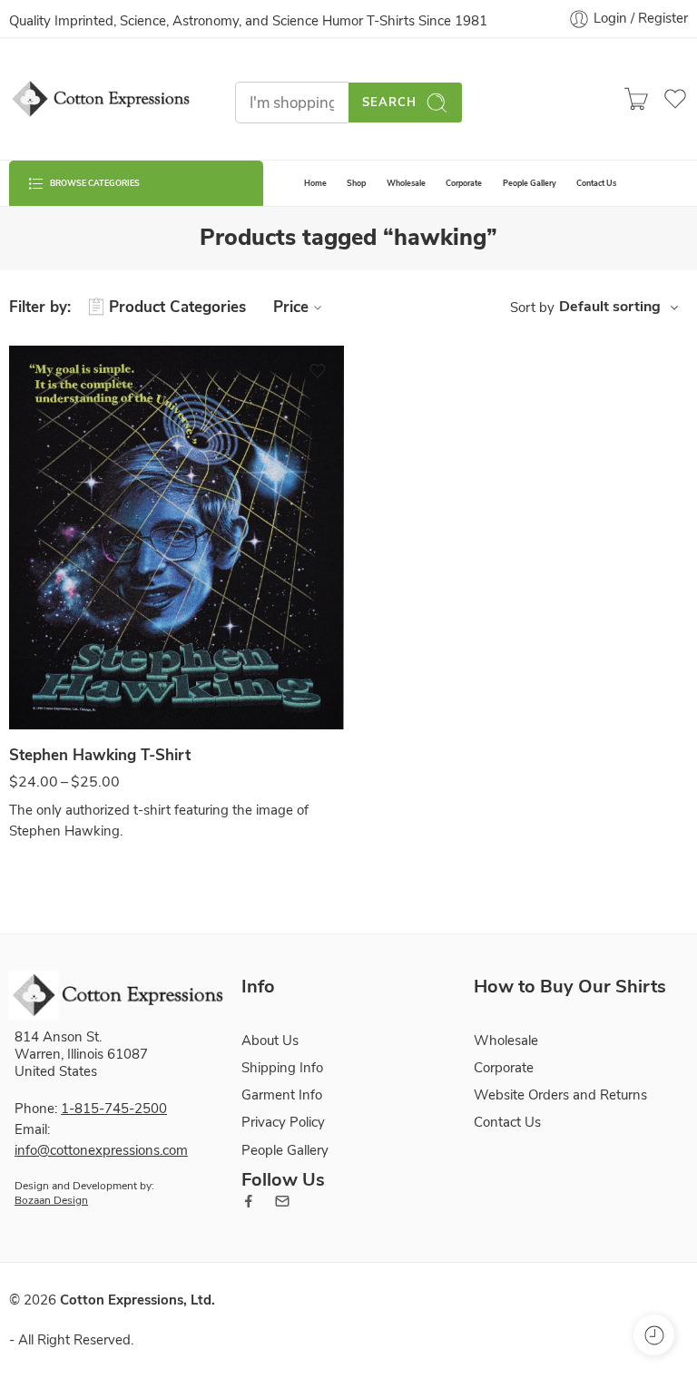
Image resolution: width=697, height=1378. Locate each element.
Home (315, 183)
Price (291, 307)
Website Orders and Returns (560, 1095)
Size (21, 711)
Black (58, 676)
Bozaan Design (51, 1200)
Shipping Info (282, 1068)
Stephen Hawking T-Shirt (100, 755)
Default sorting (610, 307)
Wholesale (406, 183)
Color (24, 652)
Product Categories (177, 307)
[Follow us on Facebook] (248, 1201)
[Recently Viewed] (653, 1334)
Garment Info (281, 1095)
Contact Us (596, 183)
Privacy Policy (283, 1122)
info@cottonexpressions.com (101, 1150)
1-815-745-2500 (114, 1108)
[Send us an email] (282, 1201)
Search (389, 102)
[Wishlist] (318, 371)
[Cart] (636, 99)
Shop (356, 183)
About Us (270, 1040)
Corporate (464, 183)
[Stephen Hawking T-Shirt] (176, 538)
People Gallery (529, 183)
